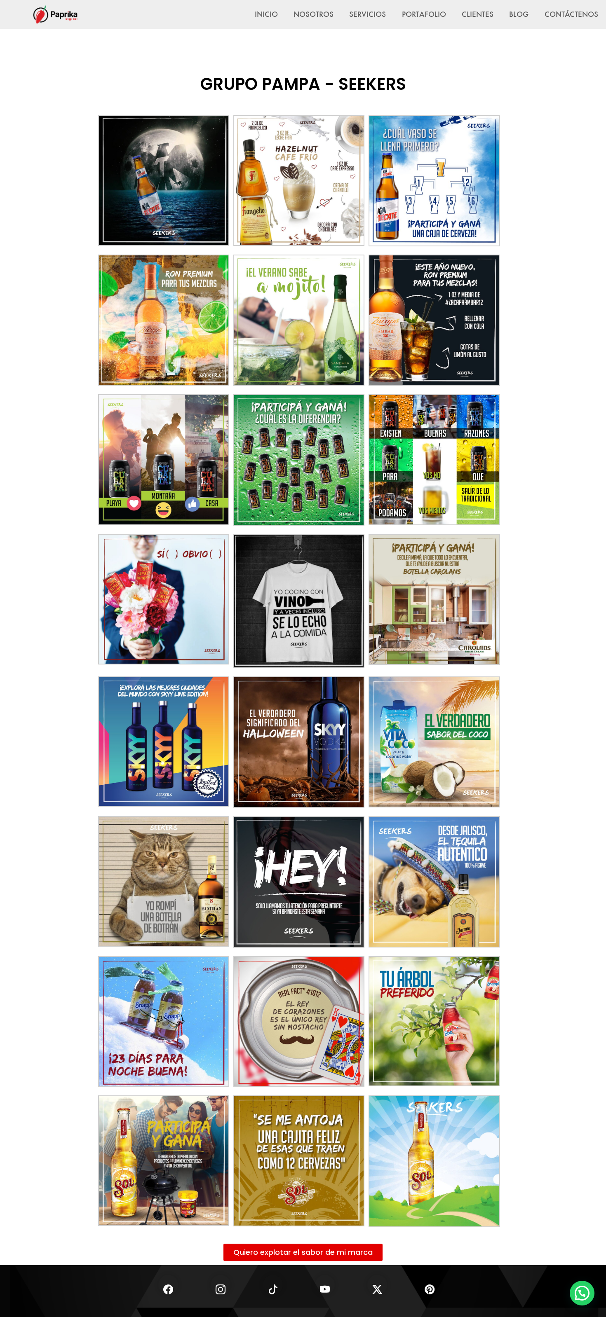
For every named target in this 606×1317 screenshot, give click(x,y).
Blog (518, 14)
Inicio (266, 14)
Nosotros (314, 14)
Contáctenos (571, 14)
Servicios (367, 14)
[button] (582, 1293)
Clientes (477, 14)
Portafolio (424, 14)
